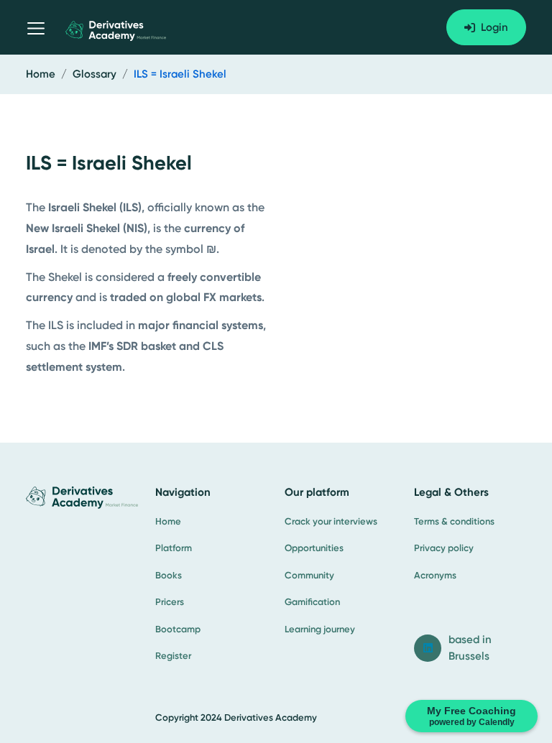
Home (40, 74)
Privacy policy (444, 548)
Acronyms (435, 575)
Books (168, 575)
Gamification (312, 601)
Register (173, 655)
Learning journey (320, 629)
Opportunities (314, 548)
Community (309, 575)
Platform (173, 548)
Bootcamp (178, 629)
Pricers (169, 601)
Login (494, 27)
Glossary (94, 74)
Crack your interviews (331, 521)
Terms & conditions (454, 521)
